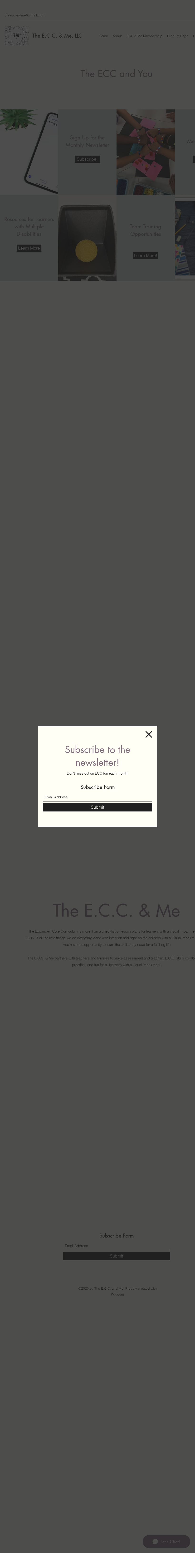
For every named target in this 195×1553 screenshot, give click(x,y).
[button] (149, 734)
